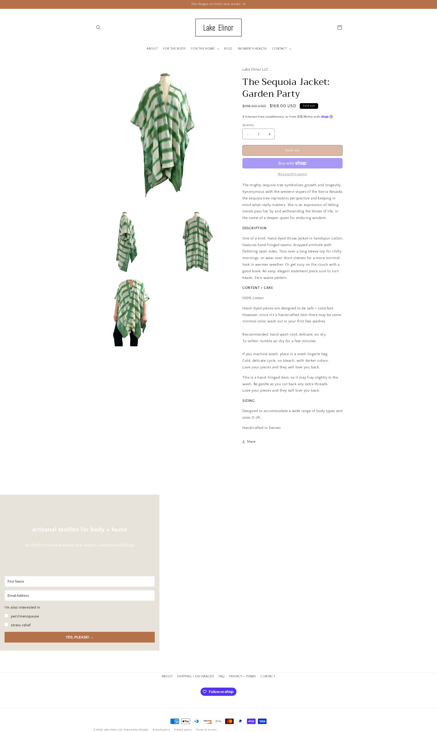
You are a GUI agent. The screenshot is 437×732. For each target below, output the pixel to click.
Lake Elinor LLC (113, 729)
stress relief (21, 625)
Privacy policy (183, 729)
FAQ (221, 676)
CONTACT (267, 676)
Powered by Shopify (136, 729)
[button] (98, 28)
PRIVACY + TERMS (242, 676)
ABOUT (167, 676)
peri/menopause (25, 616)
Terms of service (206, 729)
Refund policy (161, 729)
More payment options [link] (292, 174)
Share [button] (251, 442)
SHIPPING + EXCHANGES (195, 676)
